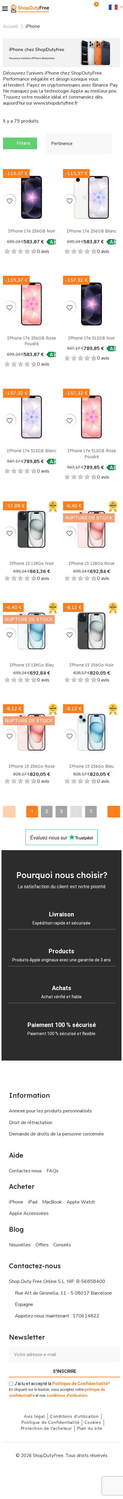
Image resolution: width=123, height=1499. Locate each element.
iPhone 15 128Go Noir (32, 563)
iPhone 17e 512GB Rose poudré (91, 453)
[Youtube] (61, 1474)
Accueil (10, 26)
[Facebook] (35, 1474)
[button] (86, 7)
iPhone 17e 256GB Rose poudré (31, 341)
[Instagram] (48, 1474)
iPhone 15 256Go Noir (91, 665)
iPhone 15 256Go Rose (32, 766)
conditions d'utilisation (67, 1396)
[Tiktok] (88, 1474)
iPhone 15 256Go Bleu (91, 766)
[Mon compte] (103, 6)
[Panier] (94, 7)
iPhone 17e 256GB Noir (31, 231)
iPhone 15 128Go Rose (91, 563)
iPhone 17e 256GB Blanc (91, 231)
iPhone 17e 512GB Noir (91, 338)
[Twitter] (75, 1474)
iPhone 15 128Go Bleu (32, 665)
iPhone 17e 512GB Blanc (31, 450)
